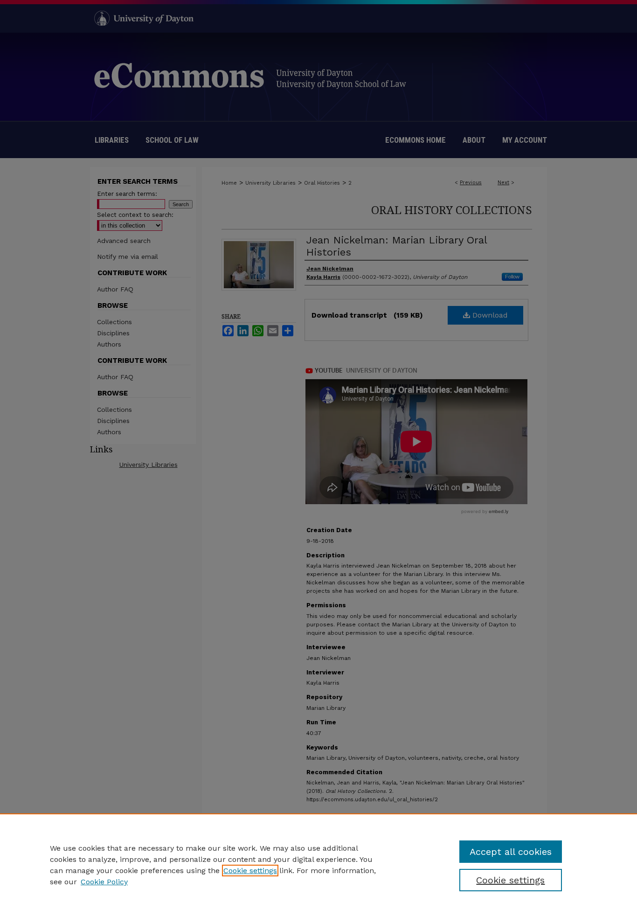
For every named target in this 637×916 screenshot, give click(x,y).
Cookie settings (250, 870)
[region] (318, 864)
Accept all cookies (511, 851)
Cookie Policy (104, 881)
